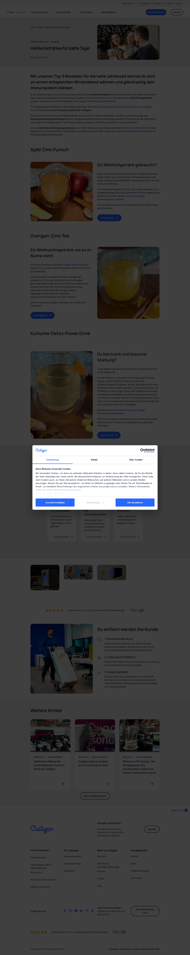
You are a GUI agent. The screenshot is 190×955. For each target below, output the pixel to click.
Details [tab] (94, 460)
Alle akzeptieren (135, 502)
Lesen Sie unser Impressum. (50, 493)
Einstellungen (93, 502)
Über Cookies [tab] (136, 460)
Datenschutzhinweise (70, 490)
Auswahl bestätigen (55, 502)
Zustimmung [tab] (52, 460)
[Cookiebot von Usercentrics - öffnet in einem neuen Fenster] (142, 450)
